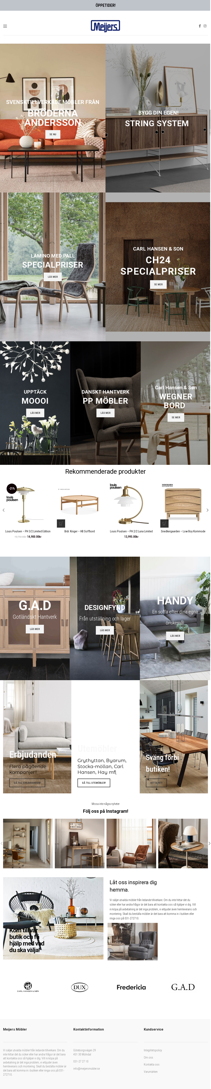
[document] (104, 544)
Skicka (73, 583)
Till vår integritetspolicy (95, 574)
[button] (146, 502)
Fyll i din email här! (74, 552)
